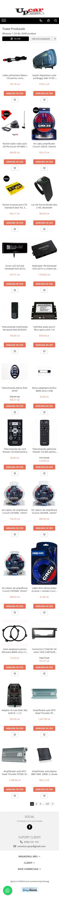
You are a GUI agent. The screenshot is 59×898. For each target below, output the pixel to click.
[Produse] (4, 21)
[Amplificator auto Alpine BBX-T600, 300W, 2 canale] (44, 755)
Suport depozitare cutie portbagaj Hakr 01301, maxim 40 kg (44, 77)
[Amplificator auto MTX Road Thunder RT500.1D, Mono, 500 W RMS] (15, 755)
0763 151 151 (31, 841)
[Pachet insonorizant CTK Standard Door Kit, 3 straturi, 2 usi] (15, 188)
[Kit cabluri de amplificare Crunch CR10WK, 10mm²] (15, 493)
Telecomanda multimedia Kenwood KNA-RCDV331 (15, 328)
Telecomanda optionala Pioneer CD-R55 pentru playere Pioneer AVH (44, 450)
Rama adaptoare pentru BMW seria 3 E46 (44, 389)
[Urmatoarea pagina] (52, 804)
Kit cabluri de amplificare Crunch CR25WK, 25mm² (44, 511)
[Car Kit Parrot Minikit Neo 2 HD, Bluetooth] (44, 188)
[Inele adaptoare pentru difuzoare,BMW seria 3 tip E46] (15, 633)
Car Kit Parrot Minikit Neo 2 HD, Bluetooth (44, 206)
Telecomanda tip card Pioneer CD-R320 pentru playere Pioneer (15, 450)
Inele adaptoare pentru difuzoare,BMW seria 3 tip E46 (15, 650)
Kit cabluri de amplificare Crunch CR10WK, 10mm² (15, 511)
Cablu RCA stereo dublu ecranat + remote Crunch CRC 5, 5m (44, 589)
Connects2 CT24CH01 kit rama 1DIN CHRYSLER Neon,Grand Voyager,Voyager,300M (44, 650)
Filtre (17, 38)
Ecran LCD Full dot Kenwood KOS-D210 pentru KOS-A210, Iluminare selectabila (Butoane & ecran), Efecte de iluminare (15, 267)
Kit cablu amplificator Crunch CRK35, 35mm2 (44, 145)
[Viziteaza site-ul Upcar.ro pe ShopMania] (29, 889)
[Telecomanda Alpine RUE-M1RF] (15, 371)
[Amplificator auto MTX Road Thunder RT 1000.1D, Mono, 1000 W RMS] (44, 694)
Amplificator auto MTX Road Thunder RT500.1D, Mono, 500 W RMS (14, 773)
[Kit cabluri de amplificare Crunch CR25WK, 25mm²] (44, 493)
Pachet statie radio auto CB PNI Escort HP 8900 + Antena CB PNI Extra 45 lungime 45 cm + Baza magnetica (15, 145)
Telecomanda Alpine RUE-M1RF (15, 389)
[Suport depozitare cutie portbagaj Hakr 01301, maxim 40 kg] (44, 59)
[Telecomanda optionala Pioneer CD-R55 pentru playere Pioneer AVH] (44, 432)
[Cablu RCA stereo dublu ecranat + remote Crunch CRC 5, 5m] (44, 563)
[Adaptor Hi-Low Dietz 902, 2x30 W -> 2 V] (15, 694)
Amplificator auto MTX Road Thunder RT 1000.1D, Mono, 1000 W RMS (44, 712)
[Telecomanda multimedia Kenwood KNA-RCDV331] (15, 310)
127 (47, 803)
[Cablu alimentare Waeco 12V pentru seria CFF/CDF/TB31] (15, 59)
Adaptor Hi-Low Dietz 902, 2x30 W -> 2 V (15, 712)
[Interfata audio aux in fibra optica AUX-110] (44, 310)
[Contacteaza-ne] (41, 20)
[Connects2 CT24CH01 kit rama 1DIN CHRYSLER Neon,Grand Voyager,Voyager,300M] (44, 633)
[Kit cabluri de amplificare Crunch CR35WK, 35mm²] (15, 563)
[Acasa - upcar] (29, 11)
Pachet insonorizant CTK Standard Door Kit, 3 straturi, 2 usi (14, 206)
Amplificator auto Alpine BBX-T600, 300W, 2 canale (44, 773)
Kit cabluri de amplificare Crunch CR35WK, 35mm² (15, 589)
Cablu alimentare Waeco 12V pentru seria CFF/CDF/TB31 (14, 77)
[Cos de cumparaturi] (48, 20)
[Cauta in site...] (55, 20)
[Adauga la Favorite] (14, 99)
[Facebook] (29, 827)
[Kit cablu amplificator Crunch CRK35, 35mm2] (44, 124)
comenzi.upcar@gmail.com (31, 846)
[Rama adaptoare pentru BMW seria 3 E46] (44, 371)
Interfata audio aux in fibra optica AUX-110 (44, 328)
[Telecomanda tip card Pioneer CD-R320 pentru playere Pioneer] (15, 432)
